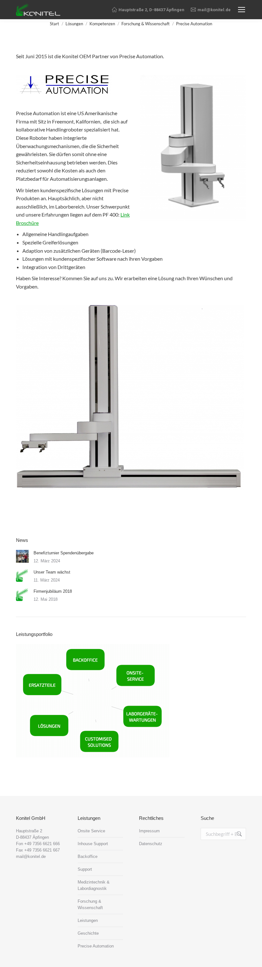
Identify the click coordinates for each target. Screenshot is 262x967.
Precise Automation (96, 946)
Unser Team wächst (52, 572)
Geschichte (88, 933)
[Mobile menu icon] (241, 9)
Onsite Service (91, 830)
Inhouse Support (93, 843)
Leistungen (88, 920)
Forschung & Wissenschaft (90, 904)
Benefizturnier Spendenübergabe (64, 553)
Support (85, 869)
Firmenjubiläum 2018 (53, 591)
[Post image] (22, 556)
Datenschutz (150, 843)
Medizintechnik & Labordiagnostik (94, 885)
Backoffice (87, 856)
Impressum (149, 830)
